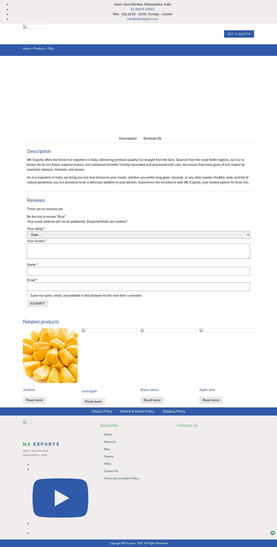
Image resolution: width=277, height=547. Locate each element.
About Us (110, 441)
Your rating (36, 228)
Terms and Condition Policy (121, 478)
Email (32, 280)
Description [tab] (128, 138)
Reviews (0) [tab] (152, 138)
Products (39, 48)
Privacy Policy (102, 411)
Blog (107, 449)
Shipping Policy (173, 411)
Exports (109, 456)
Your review (36, 241)
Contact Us (111, 471)
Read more (34, 400)
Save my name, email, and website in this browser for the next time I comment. (86, 295)
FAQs (107, 463)
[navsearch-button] (216, 33)
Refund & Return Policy (137, 411)
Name (32, 264)
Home (27, 48)
